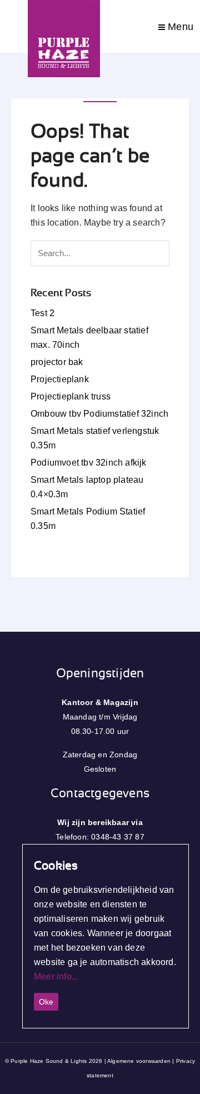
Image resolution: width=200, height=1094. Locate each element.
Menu (179, 26)
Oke (46, 1001)
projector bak (57, 362)
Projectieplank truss (71, 396)
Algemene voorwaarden (139, 1061)
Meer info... (56, 976)
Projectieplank (60, 379)
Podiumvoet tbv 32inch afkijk (89, 462)
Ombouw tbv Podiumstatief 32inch (99, 413)
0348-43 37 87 (117, 836)
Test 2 (42, 313)
